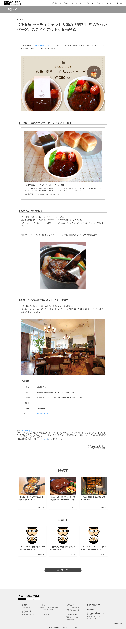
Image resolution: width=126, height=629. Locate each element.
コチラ (46, 439)
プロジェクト (90, 3)
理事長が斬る (70, 619)
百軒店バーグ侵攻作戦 (72, 611)
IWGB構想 (69, 606)
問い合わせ (110, 3)
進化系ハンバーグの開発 (73, 609)
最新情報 (54, 3)
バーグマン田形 (26, 431)
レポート (74, 3)
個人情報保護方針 (118, 623)
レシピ (82, 3)
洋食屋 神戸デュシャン (44, 413)
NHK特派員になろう (93, 606)
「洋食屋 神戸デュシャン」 (42, 45)
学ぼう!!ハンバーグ (71, 614)
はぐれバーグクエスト (46, 609)
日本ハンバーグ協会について (95, 613)
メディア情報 (26, 607)
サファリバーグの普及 (72, 607)
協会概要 (119, 3)
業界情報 (24, 606)
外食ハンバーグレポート (47, 606)
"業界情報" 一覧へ (63, 570)
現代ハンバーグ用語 (72, 618)
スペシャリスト (91, 618)
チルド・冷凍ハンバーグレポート (50, 607)
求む (103, 3)
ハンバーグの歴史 (71, 616)
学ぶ (98, 3)
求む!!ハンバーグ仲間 (93, 604)
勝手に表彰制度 (64, 3)
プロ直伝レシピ (44, 614)
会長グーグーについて (93, 616)
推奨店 (24, 613)
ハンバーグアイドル (28, 614)
